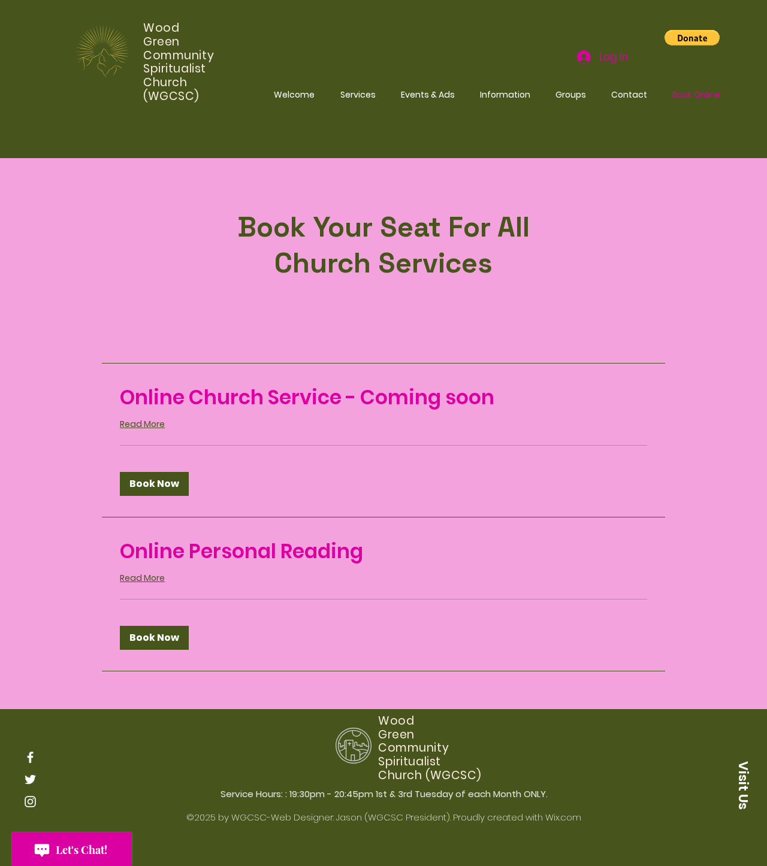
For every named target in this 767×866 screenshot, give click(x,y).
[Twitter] (30, 779)
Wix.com (563, 817)
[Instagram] (30, 801)
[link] (383, 397)
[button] (692, 38)
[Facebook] (30, 757)
